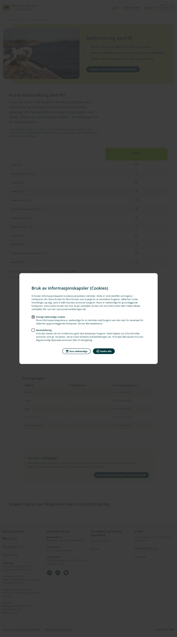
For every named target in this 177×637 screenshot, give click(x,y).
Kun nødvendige (78, 351)
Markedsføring (44, 330)
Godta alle (105, 351)
